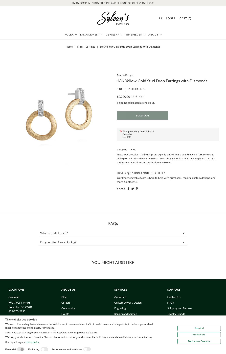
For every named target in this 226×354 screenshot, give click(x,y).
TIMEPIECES (134, 34)
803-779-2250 (16, 311)
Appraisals (120, 296)
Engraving (120, 308)
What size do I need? (54, 233)
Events (65, 313)
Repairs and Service (125, 313)
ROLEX (69, 34)
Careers (65, 302)
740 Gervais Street (19, 302)
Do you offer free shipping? (58, 242)
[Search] (161, 18)
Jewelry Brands (176, 313)
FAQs (170, 302)
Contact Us (130, 181)
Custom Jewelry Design (128, 302)
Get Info (127, 137)
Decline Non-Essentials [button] (199, 341)
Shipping (122, 102)
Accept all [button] (199, 328)
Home (69, 46)
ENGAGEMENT (90, 34)
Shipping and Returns (179, 308)
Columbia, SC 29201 (20, 307)
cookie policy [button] (32, 342)
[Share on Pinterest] (137, 188)
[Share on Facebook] (128, 188)
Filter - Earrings (86, 46)
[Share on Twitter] (132, 188)
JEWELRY (113, 34)
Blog (64, 296)
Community (68, 308)
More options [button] (199, 334)
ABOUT (153, 34)
